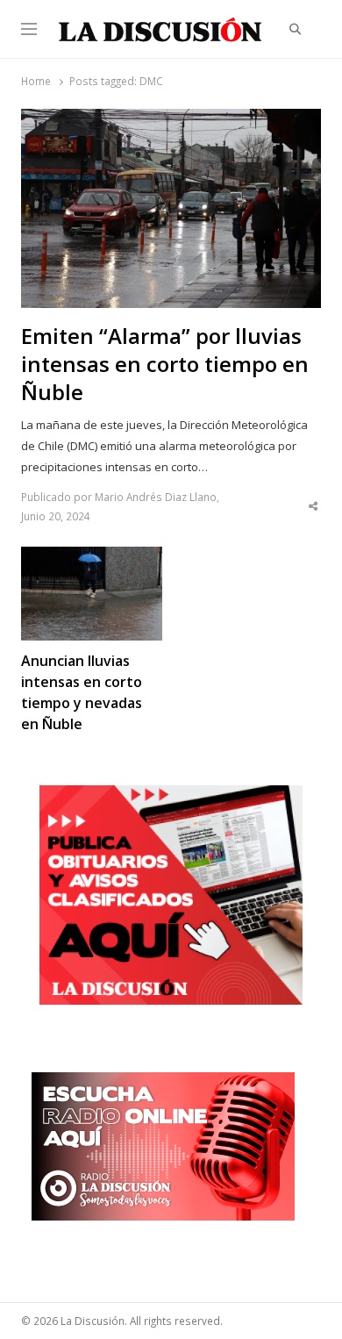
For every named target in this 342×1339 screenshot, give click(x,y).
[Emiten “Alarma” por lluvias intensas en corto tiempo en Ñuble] (170, 119)
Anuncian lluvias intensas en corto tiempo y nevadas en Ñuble (81, 692)
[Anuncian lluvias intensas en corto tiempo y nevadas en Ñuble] (91, 557)
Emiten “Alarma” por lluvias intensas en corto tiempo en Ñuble (165, 364)
